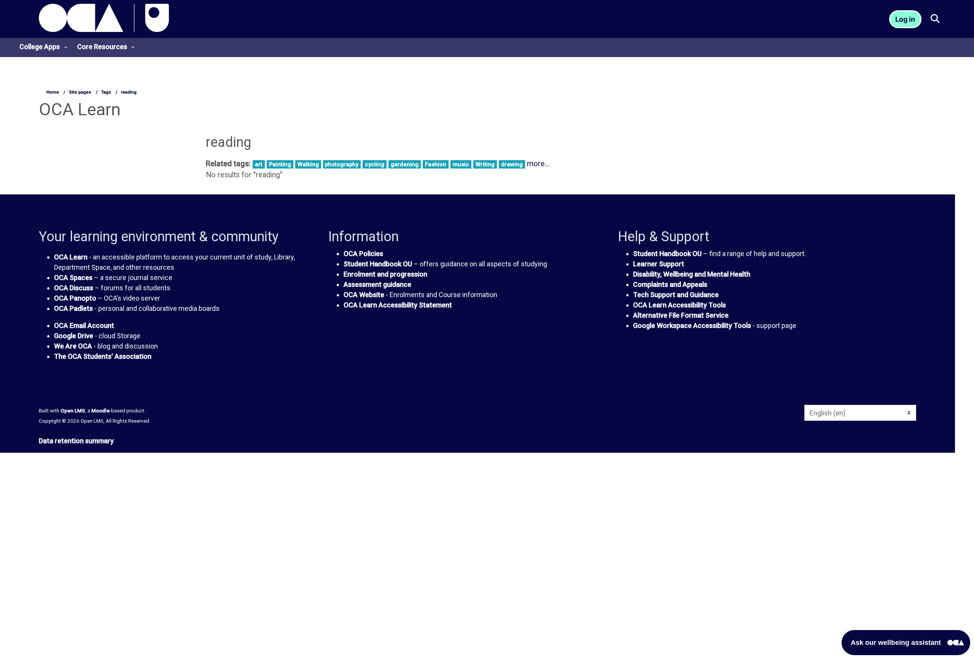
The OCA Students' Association (102, 356)
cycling (374, 164)
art (259, 164)
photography (341, 164)
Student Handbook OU (378, 264)
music (461, 164)
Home (52, 92)
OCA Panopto (75, 298)
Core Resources (102, 47)
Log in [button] (905, 19)
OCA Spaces (73, 278)
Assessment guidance (377, 284)
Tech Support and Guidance (676, 295)
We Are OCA (73, 346)
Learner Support (658, 264)
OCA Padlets (73, 308)
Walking (308, 164)
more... (538, 163)
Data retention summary (76, 441)
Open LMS (72, 410)
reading (129, 92)
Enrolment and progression (385, 274)
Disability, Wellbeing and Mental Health (691, 274)
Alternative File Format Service (681, 315)
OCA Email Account (84, 325)
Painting (280, 164)
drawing (512, 164)
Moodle (100, 410)
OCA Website (364, 295)
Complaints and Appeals (670, 284)
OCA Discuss (73, 288)
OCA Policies (363, 254)
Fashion (435, 164)
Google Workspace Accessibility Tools (692, 325)
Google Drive (73, 336)
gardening (405, 164)
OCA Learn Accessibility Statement (398, 305)
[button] (934, 19)
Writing (485, 164)
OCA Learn (71, 257)
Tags (106, 92)
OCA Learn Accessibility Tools (679, 305)
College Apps (39, 47)
